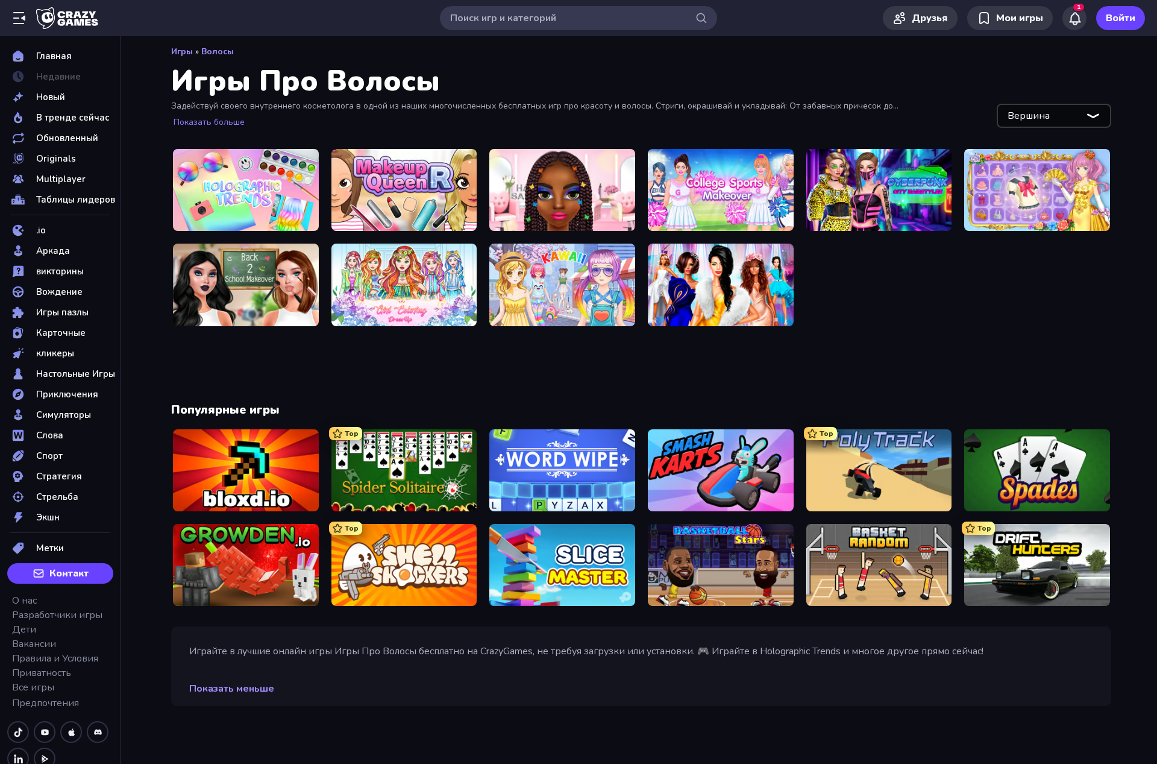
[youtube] (44, 732)
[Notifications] (1074, 18)
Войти (1120, 18)
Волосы (217, 51)
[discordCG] (97, 732)
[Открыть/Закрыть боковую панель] (19, 18)
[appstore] (71, 732)
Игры (182, 51)
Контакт (69, 573)
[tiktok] (18, 732)
